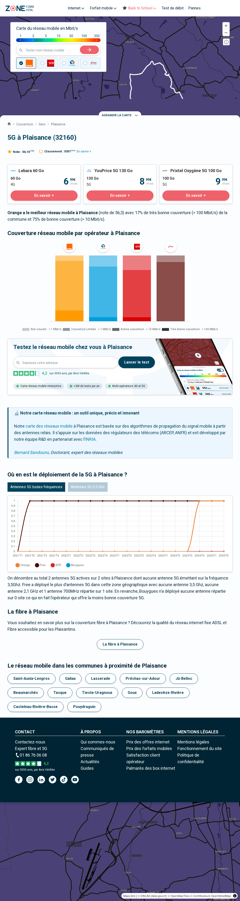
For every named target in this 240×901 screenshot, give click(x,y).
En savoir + (84, 151)
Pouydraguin (84, 706)
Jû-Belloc (184, 678)
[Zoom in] (226, 25)
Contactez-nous (30, 741)
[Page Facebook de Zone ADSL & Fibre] (18, 779)
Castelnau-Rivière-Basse (35, 706)
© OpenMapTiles (178, 896)
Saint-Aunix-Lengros (31, 678)
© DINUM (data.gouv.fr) (152, 896)
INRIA (90, 439)
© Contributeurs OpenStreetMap (210, 896)
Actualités (90, 761)
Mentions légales (193, 741)
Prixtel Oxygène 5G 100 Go (184, 167)
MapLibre (129, 896)
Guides (87, 768)
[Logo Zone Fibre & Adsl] (20, 8)
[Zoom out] (226, 32)
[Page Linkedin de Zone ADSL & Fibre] (41, 779)
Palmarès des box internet (150, 768)
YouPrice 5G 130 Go (102, 167)
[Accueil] (9, 123)
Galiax (70, 678)
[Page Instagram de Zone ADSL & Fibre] (30, 779)
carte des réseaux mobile (49, 426)
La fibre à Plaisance (120, 644)
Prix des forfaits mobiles (149, 748)
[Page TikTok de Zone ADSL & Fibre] (63, 779)
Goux (132, 692)
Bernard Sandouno (31, 452)
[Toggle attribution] (235, 896)
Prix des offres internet (147, 741)
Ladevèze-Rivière (168, 692)
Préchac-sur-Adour (143, 678)
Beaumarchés (25, 692)
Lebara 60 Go (20, 167)
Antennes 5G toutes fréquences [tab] (36, 487)
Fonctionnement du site (199, 748)
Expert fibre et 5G (31, 748)
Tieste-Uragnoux (97, 692)
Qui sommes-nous (98, 741)
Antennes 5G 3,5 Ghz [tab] (88, 487)
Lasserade (100, 678)
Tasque (60, 692)
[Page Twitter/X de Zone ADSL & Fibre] (52, 779)
